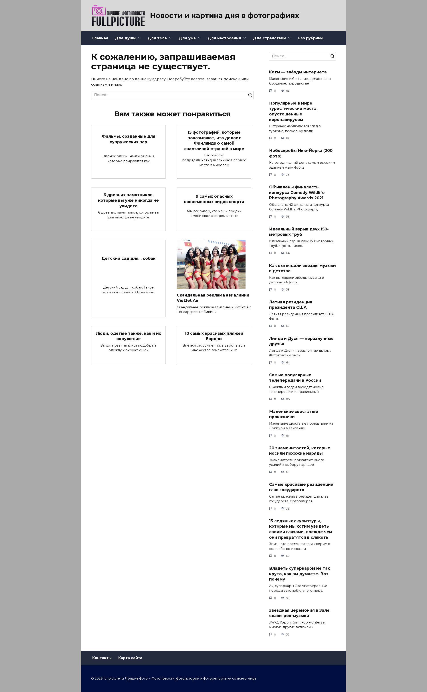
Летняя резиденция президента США (290, 304)
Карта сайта (130, 658)
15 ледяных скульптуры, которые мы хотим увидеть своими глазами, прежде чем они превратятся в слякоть (300, 529)
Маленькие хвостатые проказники (293, 414)
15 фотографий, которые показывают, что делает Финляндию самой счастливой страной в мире (214, 140)
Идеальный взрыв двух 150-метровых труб (299, 231)
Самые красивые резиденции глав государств (301, 487)
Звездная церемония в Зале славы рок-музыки (299, 613)
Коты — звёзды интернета (298, 72)
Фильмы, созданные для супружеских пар (128, 139)
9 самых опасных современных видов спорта (214, 199)
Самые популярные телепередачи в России (295, 377)
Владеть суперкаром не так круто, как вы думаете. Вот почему (299, 573)
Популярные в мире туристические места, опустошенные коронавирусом (293, 111)
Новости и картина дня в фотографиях (224, 15)
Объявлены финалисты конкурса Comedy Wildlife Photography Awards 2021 (297, 192)
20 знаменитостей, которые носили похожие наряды (299, 451)
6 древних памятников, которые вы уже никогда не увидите (128, 200)
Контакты (102, 658)
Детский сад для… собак (128, 258)
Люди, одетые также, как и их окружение (128, 336)
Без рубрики (310, 38)
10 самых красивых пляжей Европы (214, 336)
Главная (100, 38)
